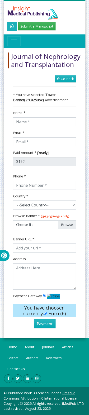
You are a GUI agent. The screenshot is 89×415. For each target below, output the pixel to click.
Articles (67, 347)
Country (20, 196)
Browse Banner (41, 216)
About (29, 347)
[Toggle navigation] (14, 41)
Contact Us (16, 369)
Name (19, 112)
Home (12, 347)
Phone (19, 176)
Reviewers (54, 358)
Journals (48, 347)
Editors (13, 358)
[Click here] (9, 26)
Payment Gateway (27, 296)
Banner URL (23, 239)
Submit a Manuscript (36, 26)
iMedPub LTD (73, 403)
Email (18, 132)
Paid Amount (31, 152)
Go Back (67, 78)
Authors (32, 358)
